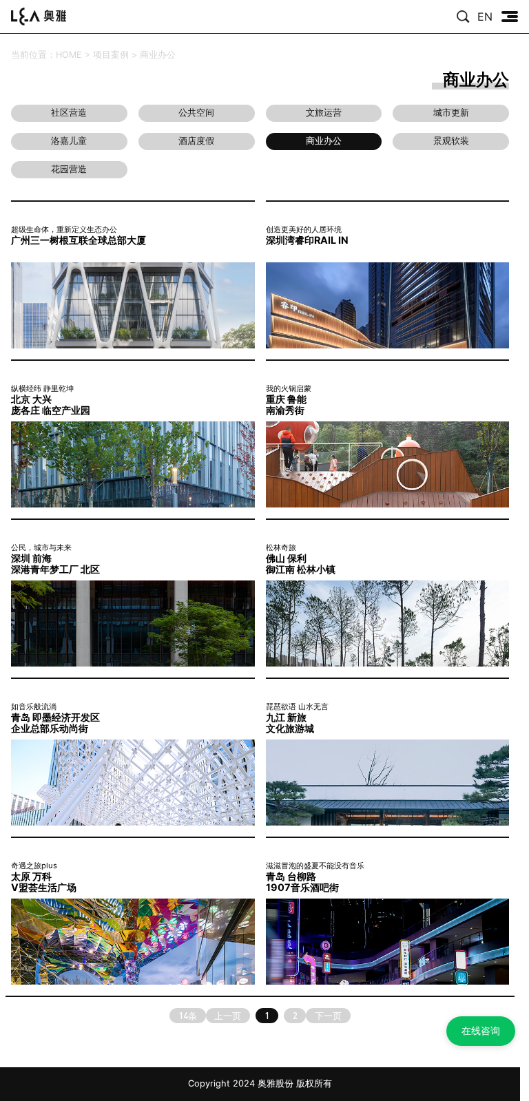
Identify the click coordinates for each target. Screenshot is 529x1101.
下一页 (328, 1015)
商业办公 (158, 55)
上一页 (227, 1015)
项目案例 (111, 55)
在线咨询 (480, 1030)
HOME (69, 55)
